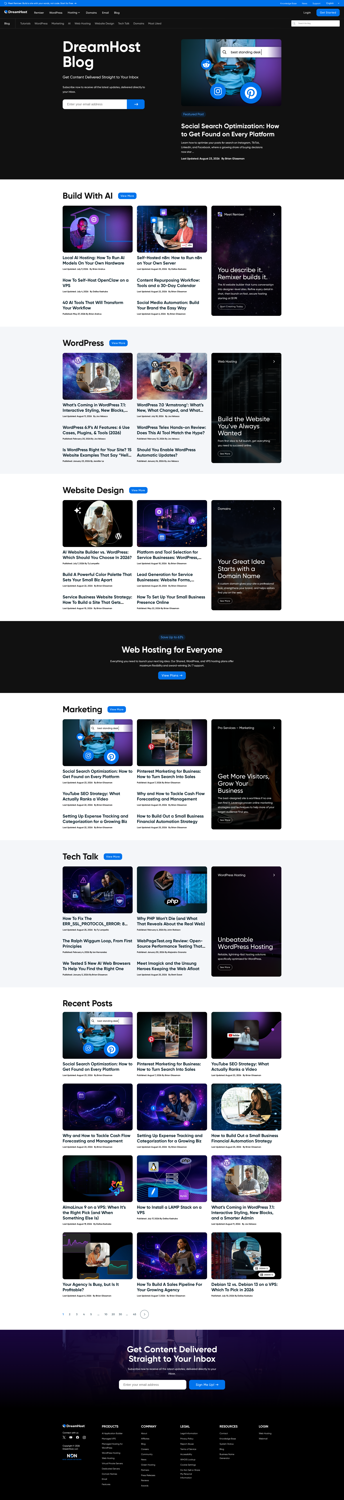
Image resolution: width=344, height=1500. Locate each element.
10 (106, 1314)
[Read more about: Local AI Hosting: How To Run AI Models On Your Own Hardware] (98, 229)
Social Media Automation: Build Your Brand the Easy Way (168, 305)
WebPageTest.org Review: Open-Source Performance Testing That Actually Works (170, 946)
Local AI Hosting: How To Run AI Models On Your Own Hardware (94, 260)
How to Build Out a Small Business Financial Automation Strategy (170, 818)
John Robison (173, 929)
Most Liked (154, 23)
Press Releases (148, 1475)
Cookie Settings (191, 1464)
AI (69, 23)
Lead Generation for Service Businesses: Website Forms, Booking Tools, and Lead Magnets (170, 580)
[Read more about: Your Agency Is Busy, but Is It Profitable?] (98, 1255)
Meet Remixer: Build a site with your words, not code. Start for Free (40, 3)
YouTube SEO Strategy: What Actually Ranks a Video (91, 796)
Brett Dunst (176, 974)
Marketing (58, 23)
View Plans (170, 675)
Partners (145, 1470)
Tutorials (25, 23)
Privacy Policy (186, 1438)
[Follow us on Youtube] (72, 1437)
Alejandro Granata (177, 952)
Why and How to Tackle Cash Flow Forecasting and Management (171, 796)
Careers (145, 1449)
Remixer (39, 12)
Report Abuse (187, 1444)
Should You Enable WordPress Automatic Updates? (166, 452)
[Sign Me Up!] (136, 104)
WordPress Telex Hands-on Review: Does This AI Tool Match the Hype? (171, 430)
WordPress (55, 12)
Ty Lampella (93, 563)
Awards (144, 1485)
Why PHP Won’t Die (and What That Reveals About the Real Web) (171, 921)
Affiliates (145, 1438)
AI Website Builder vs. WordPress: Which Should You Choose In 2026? (97, 554)
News (304, 3)
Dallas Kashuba (100, 291)
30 (120, 1314)
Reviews (145, 1480)
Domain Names (109, 1474)
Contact (224, 1433)
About (144, 1433)
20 (113, 1314)
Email (105, 12)
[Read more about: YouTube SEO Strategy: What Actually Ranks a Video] (246, 1035)
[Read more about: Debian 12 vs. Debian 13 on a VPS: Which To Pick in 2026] (246, 1255)
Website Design (104, 23)
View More (127, 195)
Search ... (294, 23)
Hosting (72, 12)
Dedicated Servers (111, 1468)
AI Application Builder (112, 1433)
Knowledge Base (288, 3)
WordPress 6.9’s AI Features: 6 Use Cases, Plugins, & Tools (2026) (96, 430)
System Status (227, 1444)
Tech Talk (123, 23)
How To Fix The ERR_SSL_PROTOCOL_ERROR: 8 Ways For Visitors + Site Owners (94, 924)
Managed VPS (109, 1438)
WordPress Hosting (111, 1453)
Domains (91, 12)
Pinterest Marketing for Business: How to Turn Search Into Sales (169, 774)
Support (316, 3)
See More (225, 453)
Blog (117, 12)
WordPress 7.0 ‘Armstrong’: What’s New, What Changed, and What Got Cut (170, 410)
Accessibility (186, 1454)
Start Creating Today (231, 306)
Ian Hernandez (100, 952)
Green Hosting (148, 1465)
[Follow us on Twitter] (65, 1437)
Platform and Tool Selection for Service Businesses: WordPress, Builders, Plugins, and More (167, 557)
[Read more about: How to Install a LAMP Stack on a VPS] (172, 1178)
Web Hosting (83, 23)
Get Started (328, 12)
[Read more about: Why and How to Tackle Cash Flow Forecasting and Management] (98, 1107)
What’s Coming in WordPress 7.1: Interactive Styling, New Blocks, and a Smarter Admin (94, 410)
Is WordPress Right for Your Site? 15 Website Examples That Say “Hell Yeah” (97, 455)
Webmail (263, 1438)
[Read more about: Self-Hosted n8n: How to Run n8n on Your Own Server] (172, 229)
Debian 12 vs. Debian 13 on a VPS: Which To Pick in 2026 (244, 1287)
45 (134, 1314)
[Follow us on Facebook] (78, 1437)
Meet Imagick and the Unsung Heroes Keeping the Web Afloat (168, 966)
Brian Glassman (234, 158)
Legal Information (189, 1433)
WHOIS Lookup (187, 1459)
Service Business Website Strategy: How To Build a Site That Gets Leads (97, 602)
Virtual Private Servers (112, 1463)
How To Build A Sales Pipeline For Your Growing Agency (169, 1287)
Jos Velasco (102, 416)
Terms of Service (188, 1449)
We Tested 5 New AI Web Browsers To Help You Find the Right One (96, 966)
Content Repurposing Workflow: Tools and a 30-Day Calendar (168, 282)
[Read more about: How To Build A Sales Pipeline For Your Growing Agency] (172, 1255)
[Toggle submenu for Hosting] (79, 12)
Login (307, 12)
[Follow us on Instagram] (85, 1437)
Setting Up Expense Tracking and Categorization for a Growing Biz (95, 818)
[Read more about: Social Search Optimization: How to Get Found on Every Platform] (231, 72)
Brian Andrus (99, 269)
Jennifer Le (98, 461)
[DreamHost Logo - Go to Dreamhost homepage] (16, 12)
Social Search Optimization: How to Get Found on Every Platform (230, 130)
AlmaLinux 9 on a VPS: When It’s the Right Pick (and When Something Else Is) (94, 1212)
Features (106, 1484)
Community (147, 1454)
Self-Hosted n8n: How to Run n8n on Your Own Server (169, 260)
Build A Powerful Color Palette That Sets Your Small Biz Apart (97, 577)
